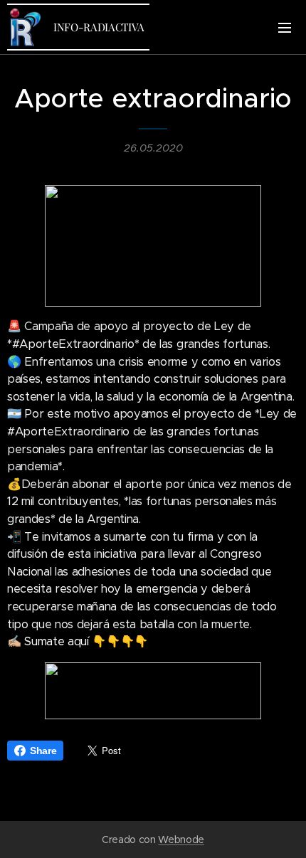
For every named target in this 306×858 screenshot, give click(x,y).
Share (43, 750)
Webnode (181, 839)
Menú (284, 27)
